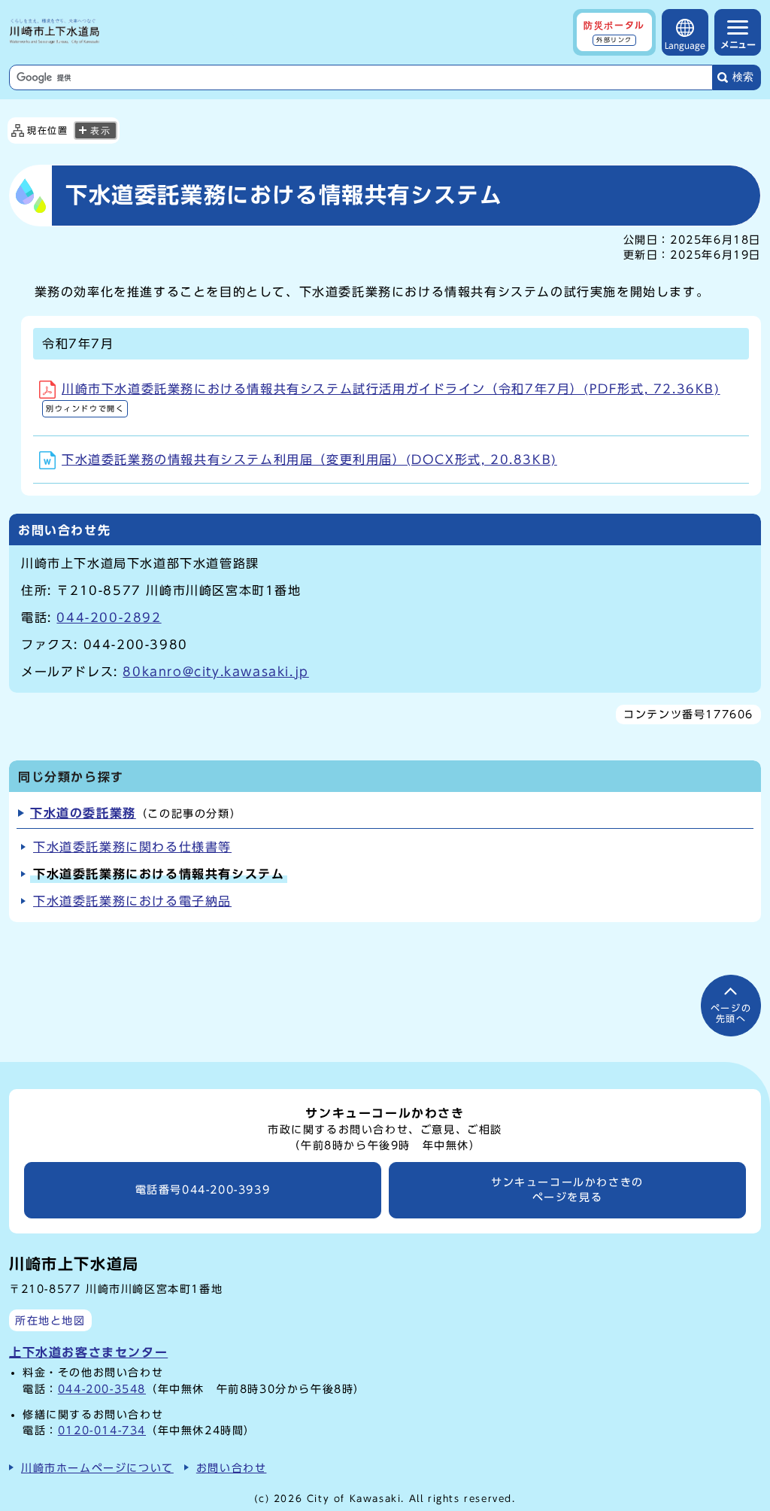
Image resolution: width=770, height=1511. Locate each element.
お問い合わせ (231, 1467)
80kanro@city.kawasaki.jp (215, 672)
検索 (742, 77)
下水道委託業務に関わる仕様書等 (132, 847)
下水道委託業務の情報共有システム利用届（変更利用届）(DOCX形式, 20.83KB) (309, 460)
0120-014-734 (102, 1430)
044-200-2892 (108, 617)
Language (685, 45)
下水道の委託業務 (83, 813)
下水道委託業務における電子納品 (132, 901)
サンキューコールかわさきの (567, 1190)
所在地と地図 (50, 1320)
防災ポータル (614, 31)
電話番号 (203, 1190)
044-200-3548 (102, 1388)
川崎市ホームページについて (97, 1467)
